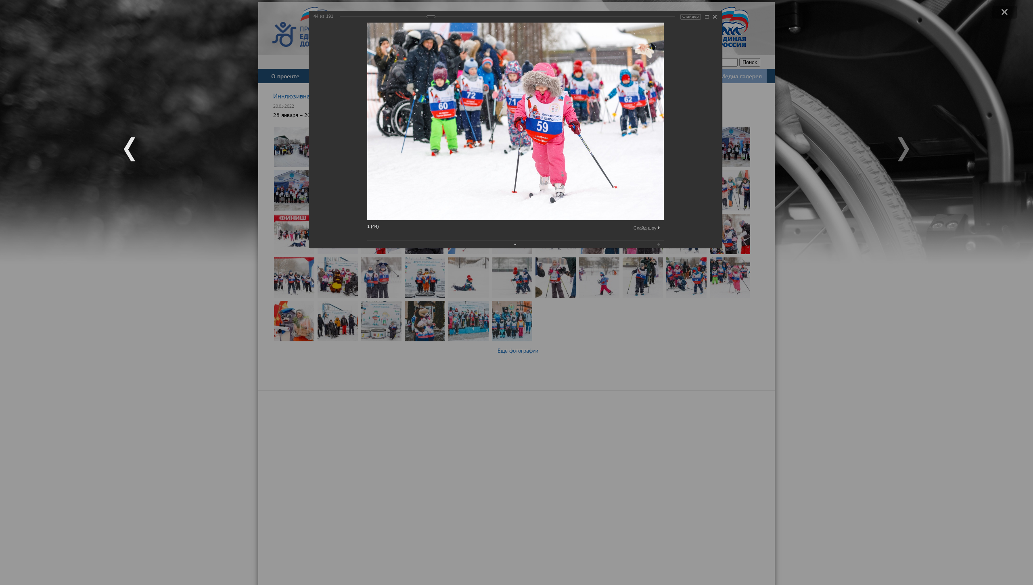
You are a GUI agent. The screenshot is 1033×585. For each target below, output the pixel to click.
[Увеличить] (707, 17)
